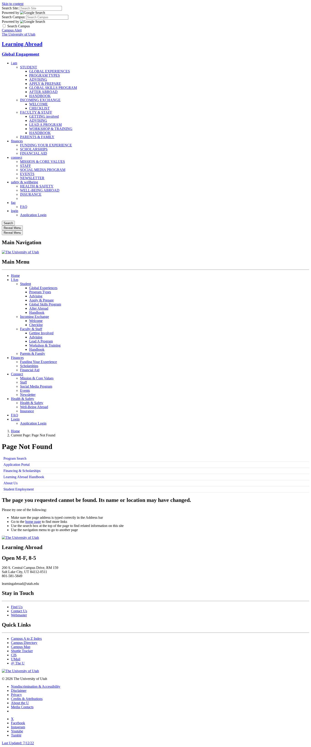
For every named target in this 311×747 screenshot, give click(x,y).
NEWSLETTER (32, 178)
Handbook (36, 312)
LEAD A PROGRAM (45, 125)
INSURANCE (30, 194)
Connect (17, 374)
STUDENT (28, 67)
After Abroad (38, 308)
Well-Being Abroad (34, 407)
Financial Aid (29, 370)
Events (25, 390)
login (14, 211)
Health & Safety (22, 399)
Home (15, 276)
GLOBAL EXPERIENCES (49, 71)
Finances (17, 358)
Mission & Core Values (37, 378)
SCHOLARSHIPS (34, 149)
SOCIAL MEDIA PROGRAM (42, 170)
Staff (23, 382)
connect (16, 157)
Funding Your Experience (38, 362)
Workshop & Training (45, 345)
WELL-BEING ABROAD (39, 190)
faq (13, 203)
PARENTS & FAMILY (37, 137)
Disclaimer (18, 691)
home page (33, 522)
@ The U (18, 663)
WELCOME (38, 104)
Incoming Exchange (34, 317)
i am (14, 63)
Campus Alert (12, 30)
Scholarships (29, 366)
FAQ (23, 207)
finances (17, 141)
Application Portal (16, 465)
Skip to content (12, 4)
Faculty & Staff (31, 329)
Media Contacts (22, 707)
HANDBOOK (40, 96)
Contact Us (19, 611)
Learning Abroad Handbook (23, 477)
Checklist (36, 325)
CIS (14, 655)
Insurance (27, 411)
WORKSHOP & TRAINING (50, 129)
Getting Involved (41, 333)
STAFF (25, 166)
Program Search (14, 458)
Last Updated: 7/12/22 (18, 743)
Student (25, 284)
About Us (10, 483)
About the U (20, 703)
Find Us (17, 607)
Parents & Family (32, 353)
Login (15, 419)
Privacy (16, 695)
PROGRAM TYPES (44, 75)
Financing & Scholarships (22, 471)
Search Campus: (13, 17)
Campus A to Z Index (26, 639)
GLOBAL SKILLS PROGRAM (53, 88)
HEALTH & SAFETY (37, 186)
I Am (14, 280)
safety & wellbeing (24, 182)
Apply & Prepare (41, 300)
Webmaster (19, 615)
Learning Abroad (22, 44)
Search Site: (10, 8)
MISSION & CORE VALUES (42, 161)
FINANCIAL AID (33, 153)
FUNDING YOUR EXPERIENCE (46, 145)
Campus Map (20, 647)
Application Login (33, 215)
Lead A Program (41, 341)
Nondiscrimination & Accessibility (35, 686)
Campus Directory (24, 643)
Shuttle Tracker (22, 651)
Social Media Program (36, 386)
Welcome (36, 321)
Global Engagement (20, 54)
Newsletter (28, 395)
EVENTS (27, 174)
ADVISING (38, 79)
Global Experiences (43, 288)
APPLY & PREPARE (45, 84)
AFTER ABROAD (43, 92)
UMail (15, 659)
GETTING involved (44, 116)
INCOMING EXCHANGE (40, 100)
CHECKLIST (39, 108)
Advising (35, 296)
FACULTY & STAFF (36, 112)
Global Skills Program (45, 304)
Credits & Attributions (27, 699)
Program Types (40, 292)
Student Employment (18, 489)
